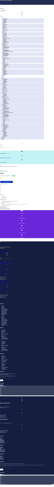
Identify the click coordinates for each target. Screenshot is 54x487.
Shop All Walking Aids (5, 44)
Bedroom (2, 23)
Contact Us (2, 139)
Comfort (3, 92)
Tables (3, 31)
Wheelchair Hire (5, 73)
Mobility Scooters (4, 323)
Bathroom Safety (5, 19)
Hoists (4, 59)
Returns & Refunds (4, 337)
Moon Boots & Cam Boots (6, 107)
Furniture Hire (4, 133)
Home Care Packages (4, 345)
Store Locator (3, 356)
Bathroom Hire (4, 69)
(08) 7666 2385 (2, 426)
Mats (3, 61)
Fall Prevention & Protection (6, 58)
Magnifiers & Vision (5, 41)
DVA (2, 346)
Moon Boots (4, 66)
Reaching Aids (4, 43)
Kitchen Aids (4, 40)
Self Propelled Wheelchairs (6, 54)
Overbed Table (4, 27)
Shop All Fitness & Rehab (6, 125)
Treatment (4, 68)
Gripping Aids (4, 100)
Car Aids (4, 37)
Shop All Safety (5, 118)
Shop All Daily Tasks (5, 97)
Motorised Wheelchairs (5, 53)
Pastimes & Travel (5, 102)
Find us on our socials (5, 250)
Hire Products (3, 130)
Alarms (4, 57)
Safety (2, 56)
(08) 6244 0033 (2, 289)
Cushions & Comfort (4, 320)
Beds (3, 86)
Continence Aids (5, 81)
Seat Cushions (4, 95)
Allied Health (3, 343)
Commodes (4, 20)
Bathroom (3, 78)
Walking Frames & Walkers (6, 47)
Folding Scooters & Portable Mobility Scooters (8, 51)
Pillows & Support (5, 88)
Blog (2, 358)
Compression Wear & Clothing (6, 38)
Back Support (4, 33)
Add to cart (6, 181)
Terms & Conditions (4, 359)
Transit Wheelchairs (5, 116)
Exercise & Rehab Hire (5, 135)
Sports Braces (4, 129)
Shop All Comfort (5, 32)
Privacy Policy (3, 360)
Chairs (4, 90)
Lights (3, 60)
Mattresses (4, 26)
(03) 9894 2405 (2, 411)
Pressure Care (4, 94)
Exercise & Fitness (5, 126)
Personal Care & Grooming (6, 42)
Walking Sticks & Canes (5, 48)
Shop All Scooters (5, 49)
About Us (2, 355)
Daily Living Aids (4, 321)
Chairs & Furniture (4, 319)
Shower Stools (4, 22)
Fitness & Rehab (3, 63)
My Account (2, 76)
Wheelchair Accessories (6, 55)
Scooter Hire (4, 72)
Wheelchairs (2, 52)
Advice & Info (3, 342)
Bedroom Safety (5, 25)
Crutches (4, 45)
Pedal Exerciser (5, 128)
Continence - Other (11, 166)
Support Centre (3, 75)
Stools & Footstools (5, 91)
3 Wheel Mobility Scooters (6, 50)
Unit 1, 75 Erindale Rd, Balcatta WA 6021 (5, 285)
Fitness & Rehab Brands (5, 65)
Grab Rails (4, 121)
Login (21, 15)
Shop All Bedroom (5, 24)
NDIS (2, 344)
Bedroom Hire (4, 70)
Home (0, 166)
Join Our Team (3, 361)
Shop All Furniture (5, 29)
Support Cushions (5, 35)
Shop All (2, 316)
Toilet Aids (4, 83)
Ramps (4, 62)
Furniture (2, 28)
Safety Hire (4, 74)
